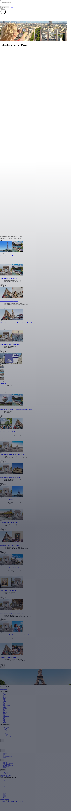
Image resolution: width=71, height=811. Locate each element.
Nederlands (5, 790)
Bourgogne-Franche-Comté (7, 736)
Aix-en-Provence (6, 716)
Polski (4, 794)
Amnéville (4, 719)
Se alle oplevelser (3, 689)
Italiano (4, 789)
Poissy (4, 709)
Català (4, 781)
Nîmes (4, 710)
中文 (3, 797)
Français (4, 787)
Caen (3, 702)
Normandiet (5, 732)
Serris (4, 720)
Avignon (4, 703)
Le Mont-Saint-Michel (6, 705)
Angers (4, 715)
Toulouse (4, 697)
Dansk (4, 783)
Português (4, 793)
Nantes (4, 699)
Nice (3, 695)
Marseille (4, 698)
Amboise (4, 701)
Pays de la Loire (5, 734)
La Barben (4, 722)
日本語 (4, 791)
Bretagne (4, 737)
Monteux (4, 718)
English (4, 780)
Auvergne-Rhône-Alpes (7, 730)
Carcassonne (5, 713)
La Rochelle (5, 712)
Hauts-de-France (5, 735)
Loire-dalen (5, 731)
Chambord (4, 706)
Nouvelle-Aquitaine (6, 728)
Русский (4, 795)
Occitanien (4, 729)
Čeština (4, 782)
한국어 (4, 788)
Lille (3, 711)
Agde (4, 717)
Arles (4, 714)
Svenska (4, 796)
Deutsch (4, 784)
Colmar (4, 700)
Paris (3, 693)
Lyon (3, 696)
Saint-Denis (5, 708)
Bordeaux (4, 694)
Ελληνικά (4, 785)
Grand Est (4, 733)
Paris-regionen (5, 726)
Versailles (4, 707)
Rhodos (4, 721)
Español (4, 786)
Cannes (4, 704)
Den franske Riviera (6, 727)
